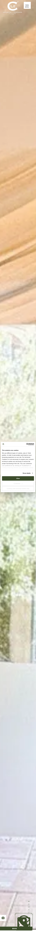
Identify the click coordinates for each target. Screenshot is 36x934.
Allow (18, 478)
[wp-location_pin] (23, 930)
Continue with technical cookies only (18, 488)
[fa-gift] (3, 919)
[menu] (27, 5)
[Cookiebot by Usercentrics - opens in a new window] (26, 444)
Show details (27, 473)
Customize (17, 483)
